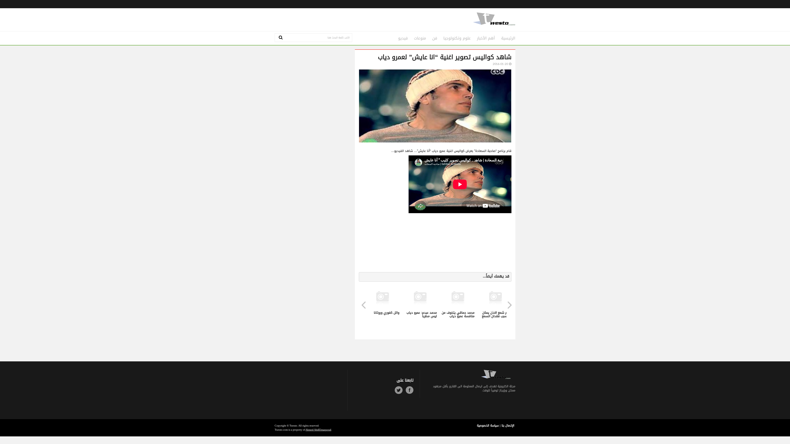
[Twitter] (399, 390)
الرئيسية (508, 38)
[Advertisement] (354, 19)
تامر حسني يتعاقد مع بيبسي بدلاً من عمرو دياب (490, 316)
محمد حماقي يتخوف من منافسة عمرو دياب (412, 314)
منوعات (420, 38)
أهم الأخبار (486, 38)
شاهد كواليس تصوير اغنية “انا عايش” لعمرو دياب (444, 57)
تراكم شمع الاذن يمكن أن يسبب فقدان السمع (452, 314)
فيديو (403, 38)
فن (434, 38)
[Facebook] (409, 390)
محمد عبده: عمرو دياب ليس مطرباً (376, 314)
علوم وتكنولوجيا (457, 38)
